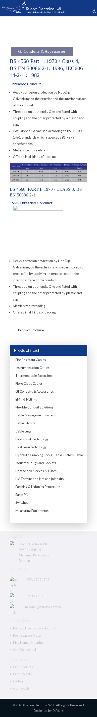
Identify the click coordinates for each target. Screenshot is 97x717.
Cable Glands (25, 423)
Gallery (18, 681)
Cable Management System (35, 415)
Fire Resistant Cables (30, 360)
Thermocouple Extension (33, 376)
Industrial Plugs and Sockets (35, 463)
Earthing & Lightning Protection (37, 487)
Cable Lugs (23, 431)
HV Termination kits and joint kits (39, 479)
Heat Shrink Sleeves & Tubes (35, 471)
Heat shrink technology (32, 439)
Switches (21, 502)
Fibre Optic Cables (29, 383)
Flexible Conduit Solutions (34, 407)
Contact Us (21, 688)
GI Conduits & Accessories (34, 391)
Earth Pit (21, 495)
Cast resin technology (31, 447)
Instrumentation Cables (32, 368)
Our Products (23, 667)
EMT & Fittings (26, 399)
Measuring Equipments (31, 511)
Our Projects (22, 674)
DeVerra (58, 711)
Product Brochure (31, 330)
